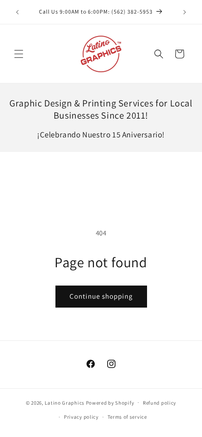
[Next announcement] (184, 12)
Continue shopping (101, 296)
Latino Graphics (65, 402)
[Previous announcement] (17, 12)
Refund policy (159, 402)
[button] (18, 54)
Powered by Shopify (110, 402)
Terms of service (127, 417)
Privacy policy (81, 417)
